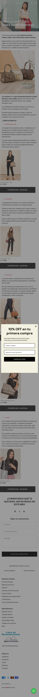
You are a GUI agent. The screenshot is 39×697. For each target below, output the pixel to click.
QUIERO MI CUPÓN (19, 359)
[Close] (36, 326)
